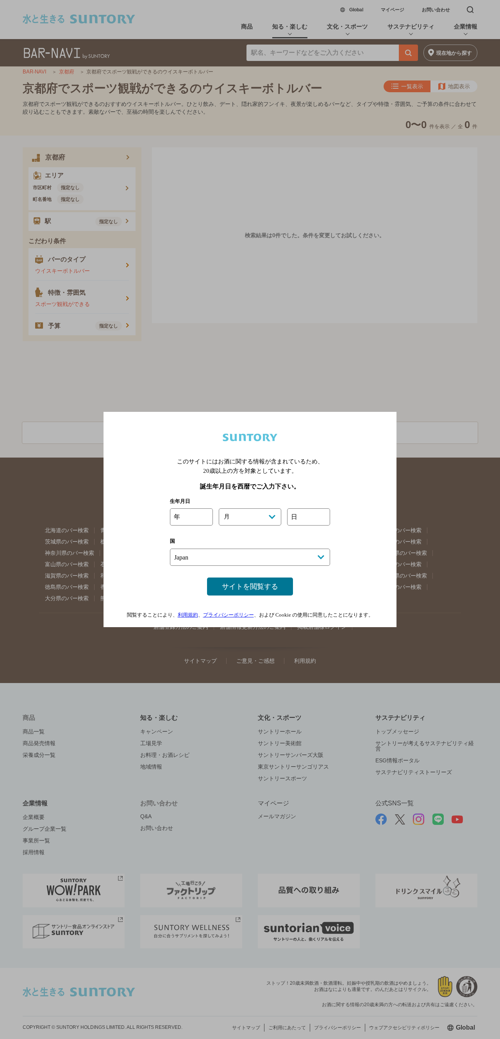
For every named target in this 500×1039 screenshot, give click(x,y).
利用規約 (188, 615)
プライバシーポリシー (228, 615)
